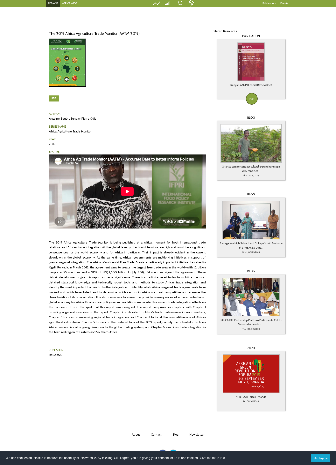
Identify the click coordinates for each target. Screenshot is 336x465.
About (136, 434)
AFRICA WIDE (69, 3)
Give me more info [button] (212, 458)
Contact (156, 434)
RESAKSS (53, 3)
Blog (175, 434)
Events (284, 3)
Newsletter (197, 434)
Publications (269, 3)
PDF (54, 98)
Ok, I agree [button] (321, 458)
